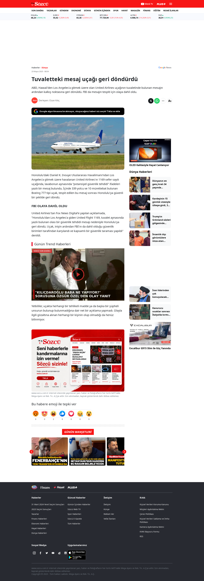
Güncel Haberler (76, 497)
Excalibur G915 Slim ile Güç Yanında (150, 348)
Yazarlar (35, 514)
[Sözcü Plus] (72, 487)
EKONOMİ (76, 10)
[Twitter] (47, 553)
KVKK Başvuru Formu (149, 531)
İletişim (107, 504)
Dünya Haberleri (140, 172)
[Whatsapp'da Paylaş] (157, 101)
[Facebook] (40, 553)
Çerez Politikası (147, 514)
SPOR (115, 10)
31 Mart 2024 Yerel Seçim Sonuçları (48, 504)
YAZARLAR (52, 10)
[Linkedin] (65, 553)
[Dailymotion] (59, 553)
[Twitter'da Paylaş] (151, 101)
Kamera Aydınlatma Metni (152, 527)
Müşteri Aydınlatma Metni (152, 509)
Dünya (45, 67)
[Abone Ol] (164, 67)
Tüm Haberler (74, 523)
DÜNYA (87, 10)
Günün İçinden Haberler (79, 504)
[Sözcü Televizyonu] (34, 487)
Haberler (36, 497)
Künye (106, 509)
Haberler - (36, 67)
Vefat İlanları (110, 518)
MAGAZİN (135, 10)
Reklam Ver (109, 514)
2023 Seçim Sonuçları (41, 509)
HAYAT (124, 10)
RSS (141, 536)
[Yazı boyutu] (169, 101)
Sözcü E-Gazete (75, 518)
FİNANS (146, 10)
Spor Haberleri (74, 514)
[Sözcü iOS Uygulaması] (77, 552)
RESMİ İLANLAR (170, 10)
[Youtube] (53, 553)
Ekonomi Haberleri (40, 523)
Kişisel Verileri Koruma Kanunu (154, 504)
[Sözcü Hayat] (58, 487)
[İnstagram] (34, 553)
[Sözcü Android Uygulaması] (77, 557)
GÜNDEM (64, 10)
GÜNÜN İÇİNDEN (102, 10)
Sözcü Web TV (74, 509)
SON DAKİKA (38, 10)
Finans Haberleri (39, 518)
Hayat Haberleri (39, 528)
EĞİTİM (156, 10)
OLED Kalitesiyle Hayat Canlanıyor (149, 165)
